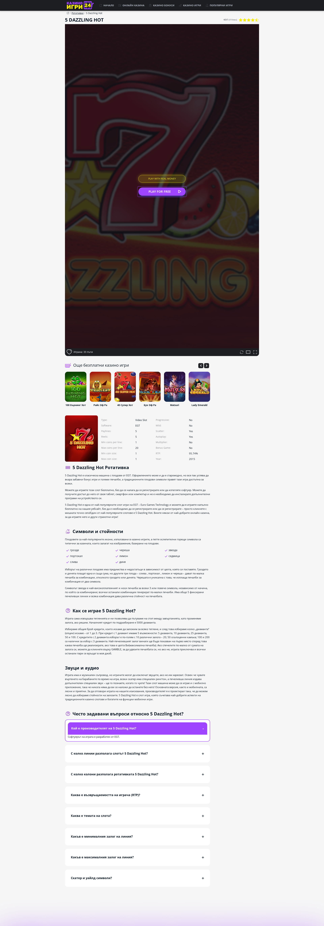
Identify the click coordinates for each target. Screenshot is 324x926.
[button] (201, 365)
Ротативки (78, 13)
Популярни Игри (221, 5)
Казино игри (192, 5)
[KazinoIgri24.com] (81, 5)
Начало (108, 5)
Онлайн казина (133, 5)
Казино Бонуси (163, 5)
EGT (137, 425)
